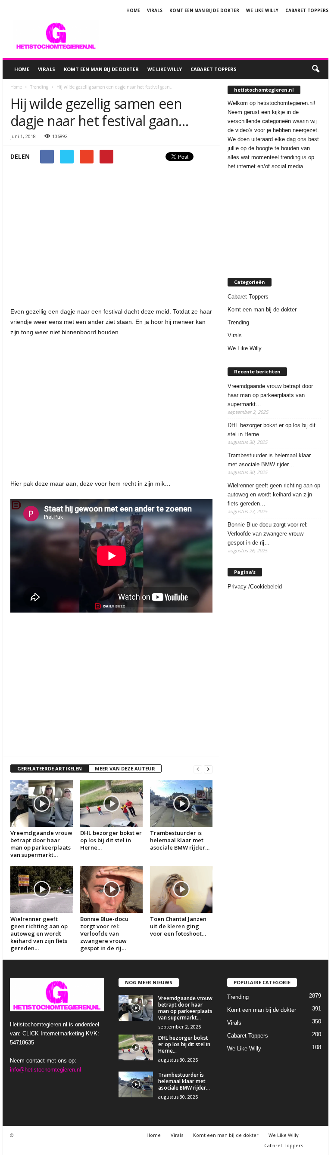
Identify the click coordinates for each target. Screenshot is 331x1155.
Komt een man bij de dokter (204, 10)
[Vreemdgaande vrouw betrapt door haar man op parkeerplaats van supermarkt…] (41, 803)
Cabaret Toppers (306, 10)
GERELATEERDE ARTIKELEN (49, 768)
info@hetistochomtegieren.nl (45, 1069)
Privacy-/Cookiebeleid (255, 586)
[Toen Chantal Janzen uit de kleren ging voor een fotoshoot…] (181, 889)
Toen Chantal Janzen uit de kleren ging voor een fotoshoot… (178, 926)
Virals (154, 10)
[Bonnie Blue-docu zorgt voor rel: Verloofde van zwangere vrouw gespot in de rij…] (111, 889)
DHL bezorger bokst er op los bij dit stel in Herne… (111, 840)
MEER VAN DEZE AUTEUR (125, 768)
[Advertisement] (219, 35)
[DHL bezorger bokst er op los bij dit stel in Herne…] (111, 803)
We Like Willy (262, 10)
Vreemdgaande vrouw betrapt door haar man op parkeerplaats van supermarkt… (41, 844)
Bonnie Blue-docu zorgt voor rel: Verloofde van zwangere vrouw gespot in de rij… (104, 933)
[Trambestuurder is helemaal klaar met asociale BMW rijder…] (181, 803)
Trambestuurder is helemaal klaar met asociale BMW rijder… (179, 840)
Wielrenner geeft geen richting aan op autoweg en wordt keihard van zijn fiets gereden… (39, 933)
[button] (315, 69)
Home (133, 10)
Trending (238, 322)
